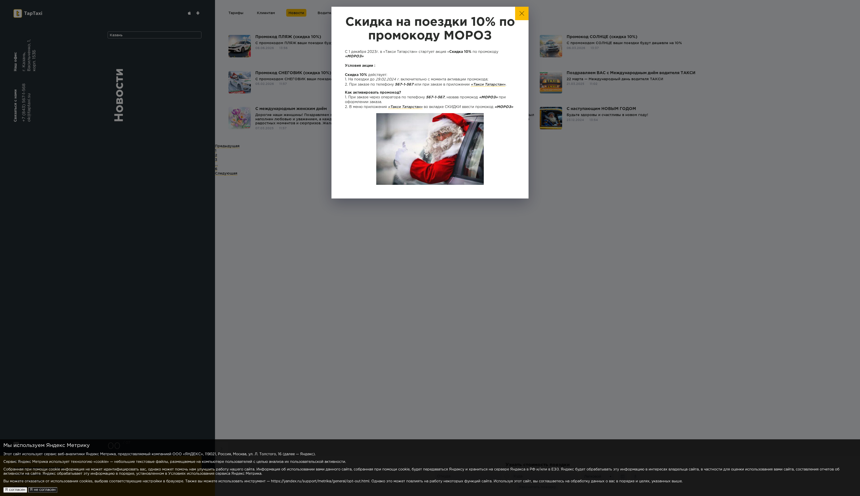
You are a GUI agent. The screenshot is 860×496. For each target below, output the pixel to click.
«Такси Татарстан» (488, 84)
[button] (522, 13)
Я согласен (15, 490)
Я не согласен (43, 490)
